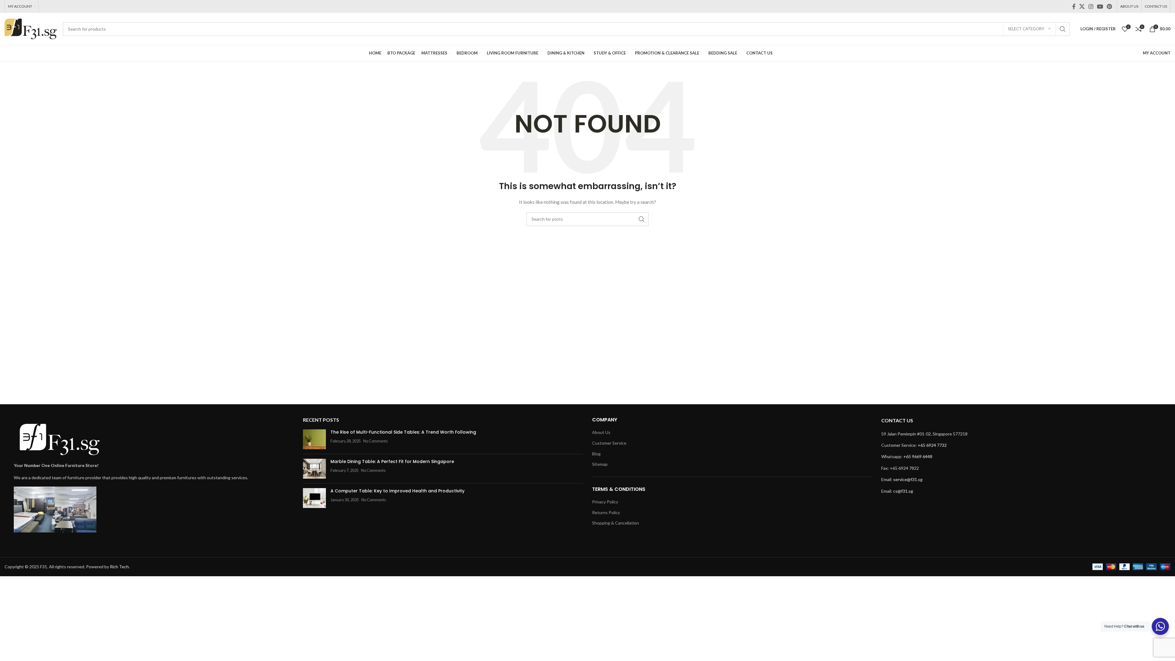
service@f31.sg (908, 479)
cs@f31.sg (903, 491)
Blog (596, 453)
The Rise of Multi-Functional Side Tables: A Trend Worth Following (403, 432)
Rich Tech (119, 566)
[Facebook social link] (1073, 6)
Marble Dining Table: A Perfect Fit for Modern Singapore (392, 461)
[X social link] (1082, 6)
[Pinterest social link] (1109, 6)
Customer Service (609, 443)
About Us (601, 432)
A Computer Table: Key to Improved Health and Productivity (397, 491)
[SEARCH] (1063, 29)
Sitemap (600, 464)
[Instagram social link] (1091, 6)
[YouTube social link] (1100, 6)
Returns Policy (606, 512)
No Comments (375, 441)
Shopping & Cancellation (615, 522)
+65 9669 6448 (917, 456)
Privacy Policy (605, 501)
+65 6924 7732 (932, 445)
